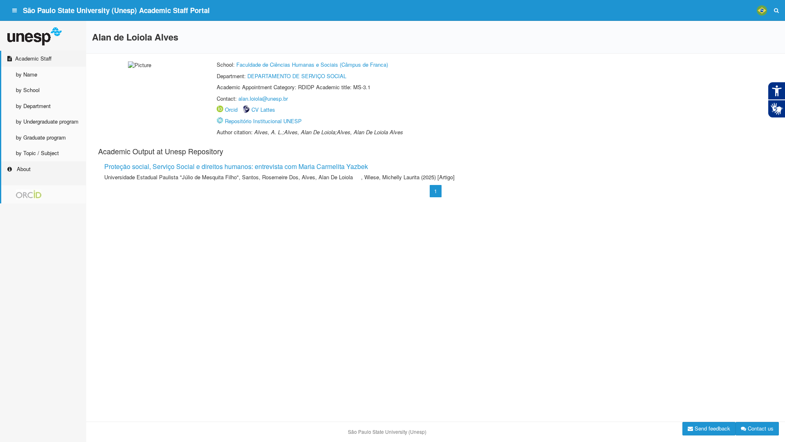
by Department (33, 106)
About (23, 169)
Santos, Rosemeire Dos (270, 177)
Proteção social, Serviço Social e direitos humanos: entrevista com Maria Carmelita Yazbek (236, 166)
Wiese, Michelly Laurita (391, 177)
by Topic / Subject (37, 153)
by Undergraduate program (47, 121)
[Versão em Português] (762, 10)
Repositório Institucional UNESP (263, 121)
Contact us (760, 428)
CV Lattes (263, 109)
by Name (26, 74)
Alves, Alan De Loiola (327, 177)
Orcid (231, 109)
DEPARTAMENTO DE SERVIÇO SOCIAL (296, 76)
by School (28, 90)
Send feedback (711, 428)
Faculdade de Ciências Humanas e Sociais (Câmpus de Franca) (312, 64)
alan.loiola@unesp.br (263, 98)
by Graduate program (41, 137)
